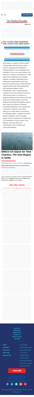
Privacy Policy (17, 337)
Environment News (26, 363)
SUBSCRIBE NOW (27, 15)
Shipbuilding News (26, 347)
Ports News (23, 353)
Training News (24, 358)
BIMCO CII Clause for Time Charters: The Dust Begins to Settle (16, 154)
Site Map (17, 339)
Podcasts (6, 350)
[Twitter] (16, 384)
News (5, 345)
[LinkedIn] (11, 384)
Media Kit (27, 24)
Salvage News (24, 355)
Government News (26, 360)
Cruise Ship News (25, 350)
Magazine (6, 353)
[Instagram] (25, 384)
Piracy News (23, 345)
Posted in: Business (8, 167)
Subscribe (17, 371)
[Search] (5, 15)
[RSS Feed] (20, 384)
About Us (17, 328)
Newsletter (17, 332)
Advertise (17, 330)
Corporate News (25, 366)
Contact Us (17, 334)
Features (6, 347)
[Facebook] (7, 384)
